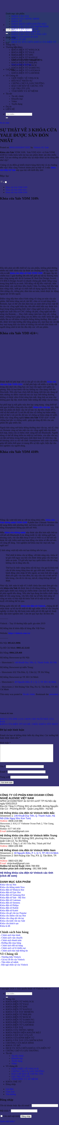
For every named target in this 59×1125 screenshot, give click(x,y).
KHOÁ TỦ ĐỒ (13, 1045)
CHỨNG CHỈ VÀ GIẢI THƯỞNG (28, 83)
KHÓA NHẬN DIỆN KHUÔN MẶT (29, 24)
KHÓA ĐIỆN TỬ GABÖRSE (25, 73)
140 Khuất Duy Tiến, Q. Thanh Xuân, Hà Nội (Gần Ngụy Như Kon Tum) (27, 817)
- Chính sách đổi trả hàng (11, 945)
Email (3, 772)
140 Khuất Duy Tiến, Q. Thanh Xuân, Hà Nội (36, 662)
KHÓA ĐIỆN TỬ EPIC (22, 55)
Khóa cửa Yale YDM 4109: (17, 192)
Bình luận (5, 743)
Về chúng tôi (11, 1066)
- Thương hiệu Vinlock (10, 957)
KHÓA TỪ (16, 21)
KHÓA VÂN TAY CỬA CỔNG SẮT (29, 34)
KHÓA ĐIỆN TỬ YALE (23, 52)
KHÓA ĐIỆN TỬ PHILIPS (24, 62)
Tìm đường (11, 1094)
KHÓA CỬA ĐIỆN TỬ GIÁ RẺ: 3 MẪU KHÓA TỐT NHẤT (29, 724)
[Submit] (7, 33)
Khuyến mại (17, 99)
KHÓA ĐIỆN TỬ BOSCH (24, 65)
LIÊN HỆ (10, 109)
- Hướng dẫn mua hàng (10, 943)
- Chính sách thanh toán (10, 940)
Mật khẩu (5, 1111)
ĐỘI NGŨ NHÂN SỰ (21, 80)
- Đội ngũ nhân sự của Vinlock (14, 964)
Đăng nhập (25, 1116)
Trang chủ (10, 44)
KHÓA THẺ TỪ (13, 1081)
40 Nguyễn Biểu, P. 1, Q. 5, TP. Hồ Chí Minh (36, 682)
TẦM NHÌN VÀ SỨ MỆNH (24, 91)
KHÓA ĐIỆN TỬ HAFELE (24, 57)
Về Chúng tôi (12, 75)
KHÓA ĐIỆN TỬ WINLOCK (25, 49)
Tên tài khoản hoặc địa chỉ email (15, 1105)
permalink (53, 694)
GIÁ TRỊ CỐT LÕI (20, 88)
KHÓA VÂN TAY (20, 16)
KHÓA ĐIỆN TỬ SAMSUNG (25, 68)
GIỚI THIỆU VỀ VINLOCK (25, 78)
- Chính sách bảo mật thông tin (14, 950)
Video (14, 101)
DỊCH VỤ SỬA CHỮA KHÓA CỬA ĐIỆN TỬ (33, 42)
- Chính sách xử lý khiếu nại (13, 948)
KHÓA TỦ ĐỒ (18, 39)
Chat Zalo (10, 1091)
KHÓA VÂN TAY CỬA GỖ (24, 29)
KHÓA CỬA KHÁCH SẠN (24, 37)
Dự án (8, 106)
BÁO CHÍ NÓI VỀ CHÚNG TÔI (27, 86)
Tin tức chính (17, 96)
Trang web (5, 777)
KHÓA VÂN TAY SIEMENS (25, 60)
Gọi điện (10, 1089)
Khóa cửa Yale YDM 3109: (17, 187)
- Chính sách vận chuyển (11, 937)
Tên (2, 766)
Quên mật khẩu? (7, 1121)
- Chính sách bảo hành (10, 935)
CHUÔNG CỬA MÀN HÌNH (20, 1043)
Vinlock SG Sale (41, 147)
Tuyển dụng (16, 104)
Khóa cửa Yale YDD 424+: (16, 190)
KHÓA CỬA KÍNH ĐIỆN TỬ (25, 31)
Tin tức (9, 93)
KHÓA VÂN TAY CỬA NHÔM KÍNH (30, 26)
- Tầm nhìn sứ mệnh (9, 962)
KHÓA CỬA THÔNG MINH (25, 19)
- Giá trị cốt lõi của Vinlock (12, 959)
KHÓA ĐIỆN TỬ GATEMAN (25, 70)
